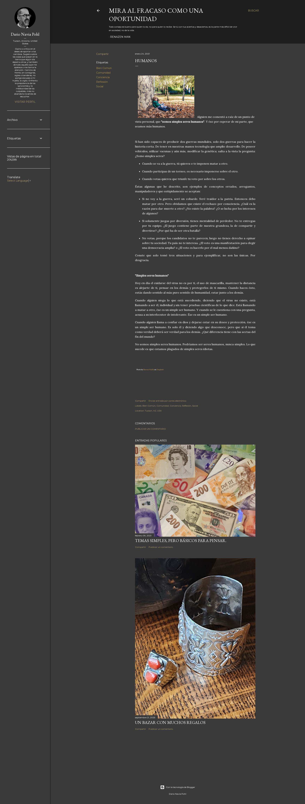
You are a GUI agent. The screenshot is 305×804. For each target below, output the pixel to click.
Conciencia (103, 77)
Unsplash (160, 370)
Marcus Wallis (148, 370)
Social (99, 86)
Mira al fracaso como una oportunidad (156, 14)
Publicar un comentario (150, 428)
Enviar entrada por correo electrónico (167, 400)
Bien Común (104, 68)
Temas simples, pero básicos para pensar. (180, 540)
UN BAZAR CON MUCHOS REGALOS (170, 722)
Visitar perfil (25, 101)
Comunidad (103, 72)
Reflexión (102, 81)
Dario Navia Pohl (25, 34)
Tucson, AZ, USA (153, 410)
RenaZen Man (120, 36)
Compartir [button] (102, 54)
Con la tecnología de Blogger (180, 787)
